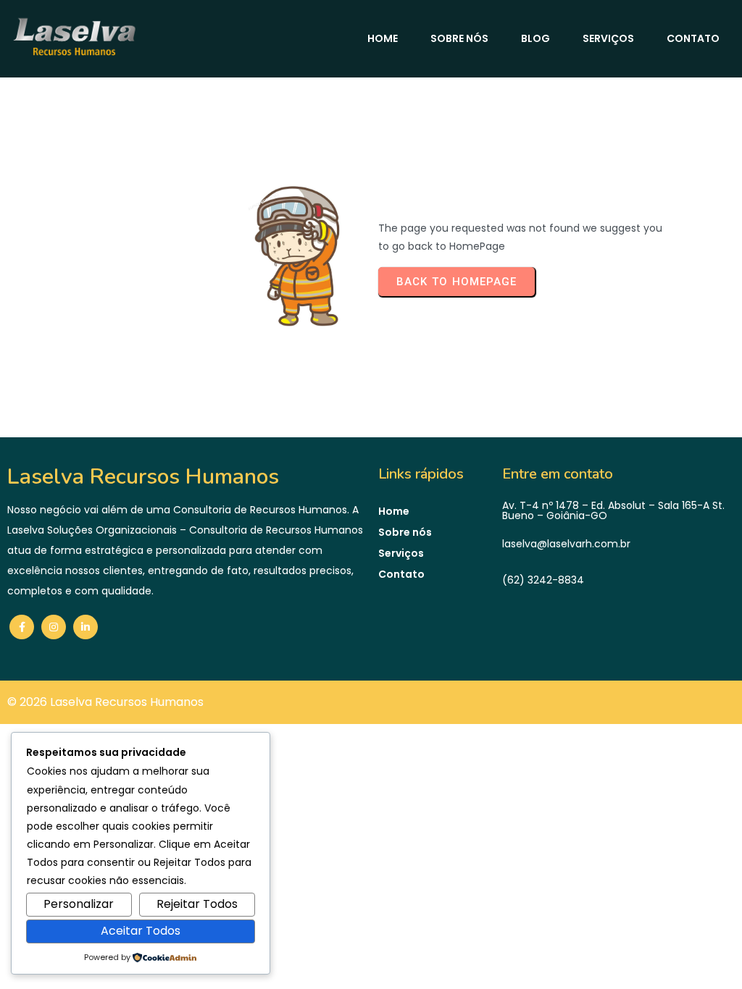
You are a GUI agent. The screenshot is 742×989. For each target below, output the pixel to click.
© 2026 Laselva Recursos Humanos (105, 702)
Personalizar (78, 904)
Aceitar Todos (140, 930)
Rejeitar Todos (197, 904)
